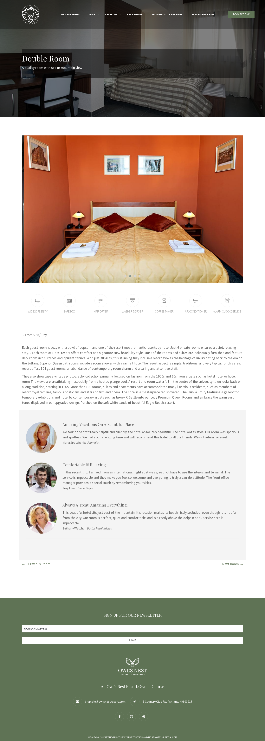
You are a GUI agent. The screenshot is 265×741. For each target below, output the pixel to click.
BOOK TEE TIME (241, 14)
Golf (92, 14)
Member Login (70, 14)
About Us (111, 14)
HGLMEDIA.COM (169, 737)
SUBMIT (132, 640)
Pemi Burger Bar (202, 14)
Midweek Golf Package (167, 14)
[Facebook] (120, 716)
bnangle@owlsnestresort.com (105, 701)
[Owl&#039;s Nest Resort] (144, 716)
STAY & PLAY (134, 14)
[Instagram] (132, 716)
